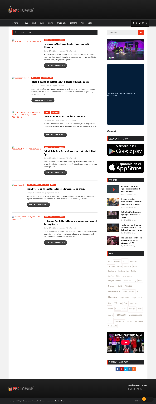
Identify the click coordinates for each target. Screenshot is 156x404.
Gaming (118, 276)
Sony (125, 303)
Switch (124, 309)
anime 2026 (133, 261)
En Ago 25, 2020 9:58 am (52, 158)
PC (138, 291)
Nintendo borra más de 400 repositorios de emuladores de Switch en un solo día (130, 189)
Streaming (117, 309)
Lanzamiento (127, 281)
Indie (34, 23)
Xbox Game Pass (120, 321)
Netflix (120, 286)
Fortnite (133, 271)
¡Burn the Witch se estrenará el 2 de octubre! (65, 116)
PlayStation (112, 297)
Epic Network (24, 401)
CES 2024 (14, 23)
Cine (82, 23)
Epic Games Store (123, 271)
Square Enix (133, 303)
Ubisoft (110, 315)
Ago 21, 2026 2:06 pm (128, 207)
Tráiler (139, 308)
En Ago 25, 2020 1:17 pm (52, 51)
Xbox (110, 321)
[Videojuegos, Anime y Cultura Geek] (21, 13)
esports (73, 23)
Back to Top (140, 401)
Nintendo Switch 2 (128, 291)
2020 (110, 261)
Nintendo (128, 285)
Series (90, 23)
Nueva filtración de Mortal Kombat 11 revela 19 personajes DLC (60, 81)
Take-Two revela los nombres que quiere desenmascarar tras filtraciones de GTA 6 (131, 240)
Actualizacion (117, 261)
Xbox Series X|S (112, 326)
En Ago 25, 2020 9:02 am (35, 193)
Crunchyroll (127, 266)
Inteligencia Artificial (114, 280)
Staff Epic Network (69, 51)
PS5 (115, 303)
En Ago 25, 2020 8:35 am (52, 228)
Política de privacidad (62, 401)
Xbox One (129, 321)
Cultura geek (33, 185)
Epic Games (112, 271)
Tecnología (61, 23)
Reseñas (25, 23)
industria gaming (127, 276)
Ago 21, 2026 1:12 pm (128, 233)
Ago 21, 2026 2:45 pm (128, 194)
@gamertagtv (111, 131)
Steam (110, 308)
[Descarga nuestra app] (125, 155)
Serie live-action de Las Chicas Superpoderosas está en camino (56, 188)
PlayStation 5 (137, 297)
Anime (42, 23)
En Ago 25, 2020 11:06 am (53, 120)
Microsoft (111, 286)
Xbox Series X (139, 321)
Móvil (50, 23)
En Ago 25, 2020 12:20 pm (40, 85)
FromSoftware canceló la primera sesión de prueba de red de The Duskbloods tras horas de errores (131, 227)
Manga (134, 281)
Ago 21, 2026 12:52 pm (128, 246)
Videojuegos (59, 40)
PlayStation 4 (124, 297)
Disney (135, 266)
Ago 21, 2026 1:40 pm (128, 220)
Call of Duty (111, 266)
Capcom (119, 266)
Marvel (140, 281)
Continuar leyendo (55, 65)
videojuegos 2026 (135, 314)
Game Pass (111, 276)
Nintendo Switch (114, 291)
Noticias (48, 40)
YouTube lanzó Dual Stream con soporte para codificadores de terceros (131, 214)
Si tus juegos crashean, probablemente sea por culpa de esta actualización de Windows (131, 201)
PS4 (109, 303)
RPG (121, 303)
